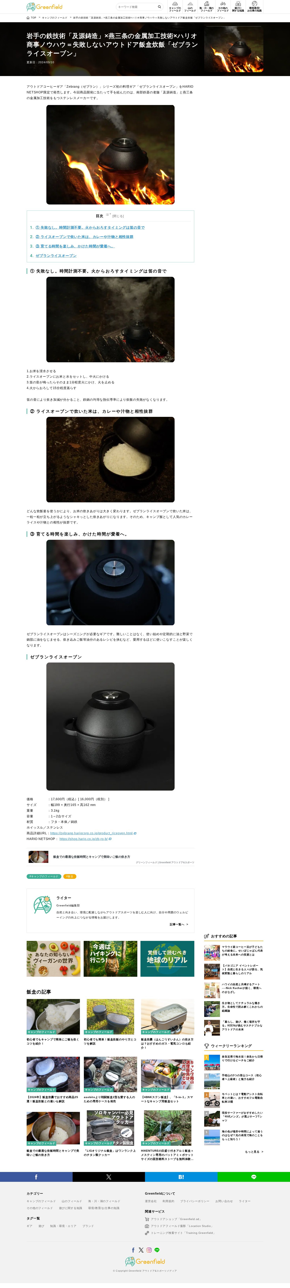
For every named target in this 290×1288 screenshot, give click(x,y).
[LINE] (156, 1247)
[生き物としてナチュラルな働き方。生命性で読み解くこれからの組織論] (212, 1001)
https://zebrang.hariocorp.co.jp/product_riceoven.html (91, 833)
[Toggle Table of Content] (115, 216)
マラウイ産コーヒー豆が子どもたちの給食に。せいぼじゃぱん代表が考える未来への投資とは (242, 950)
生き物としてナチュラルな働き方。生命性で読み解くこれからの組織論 (242, 1007)
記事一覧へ (177, 924)
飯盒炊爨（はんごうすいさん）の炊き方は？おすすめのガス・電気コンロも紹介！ (167, 1043)
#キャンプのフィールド (44, 876)
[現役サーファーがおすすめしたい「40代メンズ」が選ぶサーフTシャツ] (212, 1110)
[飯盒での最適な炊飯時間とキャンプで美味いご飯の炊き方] (53, 1112)
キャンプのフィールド (41, 1032)
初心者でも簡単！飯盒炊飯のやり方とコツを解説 (110, 1041)
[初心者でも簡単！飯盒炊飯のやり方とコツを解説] (110, 1001)
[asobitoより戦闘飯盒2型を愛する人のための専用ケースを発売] (110, 1059)
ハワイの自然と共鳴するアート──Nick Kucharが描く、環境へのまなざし (242, 988)
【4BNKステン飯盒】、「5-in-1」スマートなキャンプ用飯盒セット (167, 1099)
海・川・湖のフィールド (104, 1201)
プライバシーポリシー (195, 1201)
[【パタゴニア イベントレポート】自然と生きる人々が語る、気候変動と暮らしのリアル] (212, 963)
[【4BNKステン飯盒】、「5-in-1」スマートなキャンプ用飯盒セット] (167, 1059)
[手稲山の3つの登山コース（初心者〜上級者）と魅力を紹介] (212, 1073)
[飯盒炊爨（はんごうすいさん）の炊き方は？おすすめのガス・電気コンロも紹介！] (167, 1001)
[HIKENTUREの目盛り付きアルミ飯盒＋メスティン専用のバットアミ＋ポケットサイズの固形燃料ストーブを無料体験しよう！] (167, 1112)
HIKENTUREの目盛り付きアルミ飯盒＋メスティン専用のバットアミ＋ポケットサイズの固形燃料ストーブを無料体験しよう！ (167, 1155)
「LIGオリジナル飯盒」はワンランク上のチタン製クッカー (110, 1152)
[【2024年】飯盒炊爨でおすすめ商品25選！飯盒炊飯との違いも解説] (53, 1059)
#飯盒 (69, 876)
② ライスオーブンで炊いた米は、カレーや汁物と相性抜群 (85, 237)
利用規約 (168, 1201)
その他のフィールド (40, 1208)
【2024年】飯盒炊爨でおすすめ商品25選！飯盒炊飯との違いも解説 (52, 1099)
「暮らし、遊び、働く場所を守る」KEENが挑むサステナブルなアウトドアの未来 (242, 1025)
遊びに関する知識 (70, 1208)
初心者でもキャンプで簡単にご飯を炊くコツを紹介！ (53, 1041)
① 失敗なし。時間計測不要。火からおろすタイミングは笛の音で (90, 228)
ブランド (88, 1226)
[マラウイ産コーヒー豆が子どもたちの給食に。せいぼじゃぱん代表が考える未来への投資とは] (212, 945)
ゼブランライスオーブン (56, 256)
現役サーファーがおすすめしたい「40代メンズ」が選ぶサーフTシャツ (242, 1116)
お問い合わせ (224, 1201)
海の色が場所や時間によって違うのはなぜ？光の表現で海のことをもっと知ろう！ (242, 1135)
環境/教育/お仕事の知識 (103, 1208)
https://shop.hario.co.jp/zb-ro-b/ (84, 839)
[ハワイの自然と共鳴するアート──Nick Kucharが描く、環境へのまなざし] (212, 982)
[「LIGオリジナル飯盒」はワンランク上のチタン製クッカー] (110, 1112)
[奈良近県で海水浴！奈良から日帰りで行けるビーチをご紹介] (212, 1054)
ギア (30, 1226)
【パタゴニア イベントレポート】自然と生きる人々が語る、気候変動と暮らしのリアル (242, 969)
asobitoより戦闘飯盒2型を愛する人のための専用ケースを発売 (109, 1099)
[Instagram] (149, 1247)
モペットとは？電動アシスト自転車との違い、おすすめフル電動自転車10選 (242, 1098)
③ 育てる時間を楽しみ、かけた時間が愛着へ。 (75, 246)
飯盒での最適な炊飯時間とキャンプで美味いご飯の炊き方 (91, 856)
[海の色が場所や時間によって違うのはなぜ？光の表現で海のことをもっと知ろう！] (212, 1129)
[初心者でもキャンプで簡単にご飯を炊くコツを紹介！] (53, 1001)
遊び (41, 1226)
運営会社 (151, 1201)
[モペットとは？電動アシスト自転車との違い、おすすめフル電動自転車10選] (212, 1092)
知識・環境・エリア (63, 1226)
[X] (109, 1177)
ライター (245, 1201)
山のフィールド (72, 1201)
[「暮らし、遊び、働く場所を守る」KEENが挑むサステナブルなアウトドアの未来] (212, 1019)
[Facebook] (36, 1177)
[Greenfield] (44, 4)
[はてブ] (181, 1177)
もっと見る (252, 1151)
